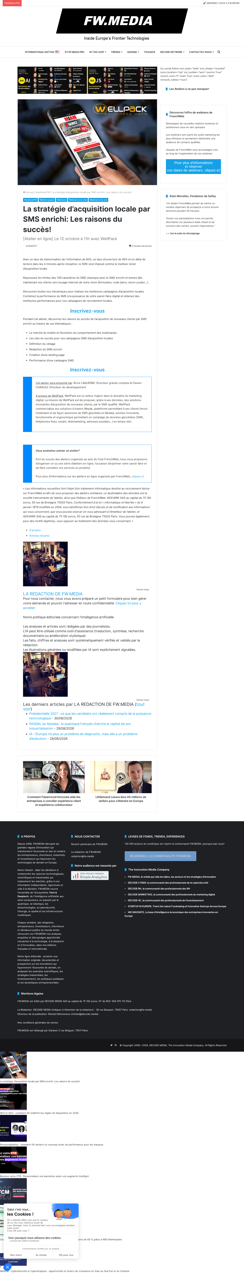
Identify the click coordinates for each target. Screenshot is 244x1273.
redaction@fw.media (82, 856)
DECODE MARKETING (140, 894)
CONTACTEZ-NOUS (200, 52)
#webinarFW (43, 192)
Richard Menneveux (59, 1014)
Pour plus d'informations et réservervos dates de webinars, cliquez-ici (193, 166)
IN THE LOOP (96, 52)
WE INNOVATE (136, 912)
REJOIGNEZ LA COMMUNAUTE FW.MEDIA (160, 856)
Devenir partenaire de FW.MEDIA (89, 844)
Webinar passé (47, 199)
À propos (35, 530)
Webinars (61, 199)
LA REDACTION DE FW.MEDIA (53, 593)
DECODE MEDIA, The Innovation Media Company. (176, 1045)
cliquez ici (137, 476)
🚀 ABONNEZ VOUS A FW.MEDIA (221, 3)
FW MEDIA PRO (75, 52)
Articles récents (39, 535)
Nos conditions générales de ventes (38, 1022)
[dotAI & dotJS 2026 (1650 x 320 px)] (87, 79)
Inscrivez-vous (87, 311)
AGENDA (132, 52)
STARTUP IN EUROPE (139, 906)
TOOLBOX (149, 52)
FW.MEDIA (38, 843)
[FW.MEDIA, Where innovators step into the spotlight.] (122, 26)
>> (183, 233)
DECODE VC (134, 900)
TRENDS (115, 52)
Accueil (29, 192)
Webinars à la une (98, 199)
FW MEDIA (134, 876)
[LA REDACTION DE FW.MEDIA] (45, 585)
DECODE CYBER (137, 882)
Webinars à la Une (78, 199)
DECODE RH (134, 888)
